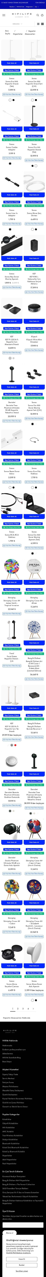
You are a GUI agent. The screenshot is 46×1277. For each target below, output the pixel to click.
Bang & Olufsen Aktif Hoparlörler (16, 1180)
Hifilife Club (20, 6)
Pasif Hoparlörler (9, 1163)
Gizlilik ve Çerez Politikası (13, 1103)
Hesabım (12, 6)
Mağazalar (29, 6)
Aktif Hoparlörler (9, 1159)
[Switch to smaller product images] (42, 23)
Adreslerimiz (7, 1053)
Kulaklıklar (6, 1119)
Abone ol (9, 1233)
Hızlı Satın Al (12, 63)
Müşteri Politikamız (10, 1086)
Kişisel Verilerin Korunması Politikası (17, 1099)
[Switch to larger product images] (38, 23)
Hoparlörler (18, 34)
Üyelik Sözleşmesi (9, 1095)
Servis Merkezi (8, 1078)
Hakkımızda (7, 1045)
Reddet (22, 1265)
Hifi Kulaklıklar (8, 1127)
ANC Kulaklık (7, 1131)
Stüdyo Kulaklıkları (10, 1139)
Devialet (11, 402)
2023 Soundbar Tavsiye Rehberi (15, 1188)
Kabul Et (22, 1259)
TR (36, 7)
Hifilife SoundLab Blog (11, 1057)
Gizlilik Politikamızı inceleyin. (18, 1253)
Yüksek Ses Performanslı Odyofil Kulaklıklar (20, 1196)
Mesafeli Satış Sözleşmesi (13, 1090)
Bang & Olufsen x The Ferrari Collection (18, 1184)
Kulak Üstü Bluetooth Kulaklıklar (15, 1147)
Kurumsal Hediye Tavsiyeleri (14, 1176)
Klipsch (34, 336)
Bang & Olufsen (34, 658)
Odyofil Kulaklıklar (10, 1123)
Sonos (11, 78)
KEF (34, 274)
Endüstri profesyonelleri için (14, 1049)
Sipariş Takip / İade (10, 1074)
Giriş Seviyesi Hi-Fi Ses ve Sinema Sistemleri (20, 1192)
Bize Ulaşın (7, 1062)
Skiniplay (12, 598)
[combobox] (37, 7)
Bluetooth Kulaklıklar (11, 1143)
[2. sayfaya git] (33, 1008)
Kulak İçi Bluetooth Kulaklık (13, 1151)
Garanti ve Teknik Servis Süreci (15, 1107)
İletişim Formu (8, 1082)
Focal (12, 653)
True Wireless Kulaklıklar (12, 1135)
